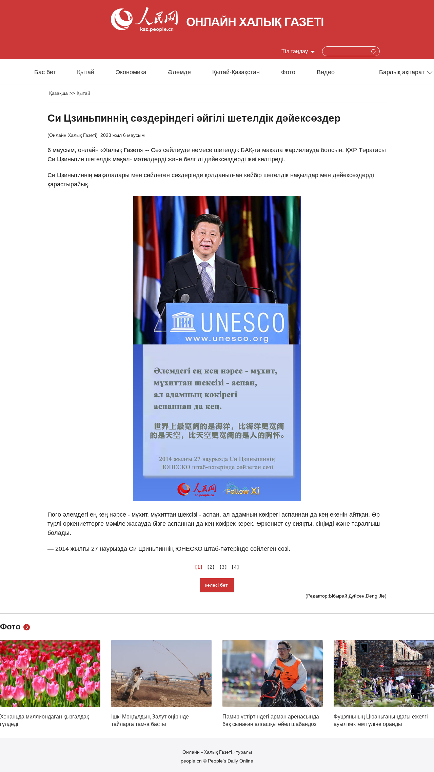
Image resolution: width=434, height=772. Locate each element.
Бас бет (45, 72)
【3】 (223, 567)
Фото (288, 72)
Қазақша (58, 93)
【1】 (199, 567)
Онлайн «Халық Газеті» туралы (217, 752)
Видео (326, 72)
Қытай (85, 72)
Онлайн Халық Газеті (72, 135)
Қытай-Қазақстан (236, 72)
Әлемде (179, 72)
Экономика (131, 72)
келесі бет (217, 585)
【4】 (235, 567)
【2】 (211, 567)
